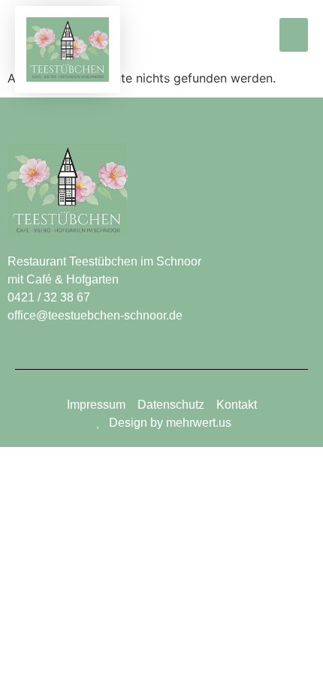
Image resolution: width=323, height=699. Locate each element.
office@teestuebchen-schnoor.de (95, 315)
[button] (293, 35)
